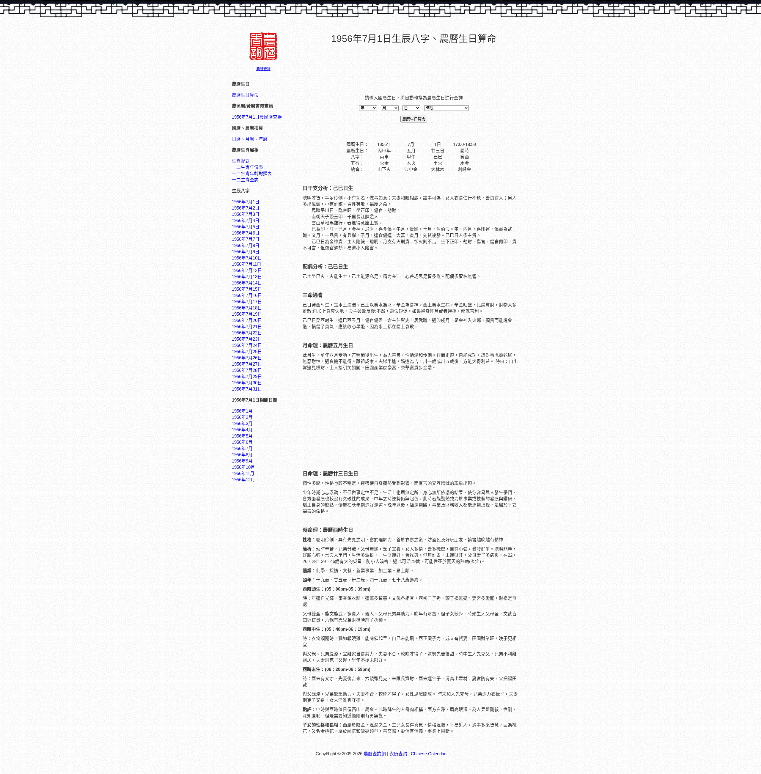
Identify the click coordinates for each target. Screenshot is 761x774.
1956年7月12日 (247, 270)
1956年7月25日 (247, 351)
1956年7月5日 (246, 226)
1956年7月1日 (246, 201)
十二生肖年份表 (247, 167)
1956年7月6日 (246, 233)
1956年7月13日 (247, 276)
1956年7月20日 (247, 320)
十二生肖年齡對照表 (252, 173)
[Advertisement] (414, 65)
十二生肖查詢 (245, 179)
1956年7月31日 (247, 389)
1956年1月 (242, 411)
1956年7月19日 (247, 314)
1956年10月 (243, 467)
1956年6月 (242, 442)
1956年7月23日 (247, 339)
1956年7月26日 (247, 357)
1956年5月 (242, 436)
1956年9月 (242, 461)
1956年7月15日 (247, 289)
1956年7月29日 (247, 376)
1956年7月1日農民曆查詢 (257, 117)
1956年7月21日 (247, 326)
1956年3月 (242, 423)
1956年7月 (242, 448)
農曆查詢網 (375, 753)
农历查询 (398, 753)
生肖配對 (241, 161)
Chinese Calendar (428, 753)
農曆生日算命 (245, 95)
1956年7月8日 (246, 245)
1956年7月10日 (247, 258)
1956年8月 (242, 454)
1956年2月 (242, 417)
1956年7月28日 (247, 370)
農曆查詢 (263, 69)
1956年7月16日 (247, 295)
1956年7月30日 (247, 382)
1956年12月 (243, 479)
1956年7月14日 (247, 283)
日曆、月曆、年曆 (250, 139)
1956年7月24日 (247, 345)
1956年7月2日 (246, 208)
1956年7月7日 (246, 239)
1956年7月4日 (246, 220)
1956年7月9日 (246, 251)
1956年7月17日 (247, 301)
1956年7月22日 (247, 333)
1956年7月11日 (246, 264)
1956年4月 (242, 429)
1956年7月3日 (246, 214)
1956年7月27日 (247, 364)
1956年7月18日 (247, 308)
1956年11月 (243, 473)
